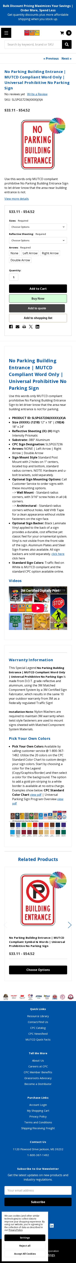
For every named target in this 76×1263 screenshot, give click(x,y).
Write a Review (37, 94)
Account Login (38, 1105)
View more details (16, 199)
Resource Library (38, 1016)
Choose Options (38, 970)
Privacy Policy (38, 1116)
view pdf (36, 795)
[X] (31, 327)
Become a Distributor (38, 1084)
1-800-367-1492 (38, 1155)
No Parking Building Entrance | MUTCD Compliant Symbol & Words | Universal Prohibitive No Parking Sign (37, 942)
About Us (38, 1060)
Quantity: (15, 270)
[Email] (17, 327)
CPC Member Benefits (38, 1072)
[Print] (24, 327)
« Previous (51, 58)
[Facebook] (11, 327)
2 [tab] (35, 986)
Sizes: (18, 220)
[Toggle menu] (6, 33)
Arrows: (20, 247)
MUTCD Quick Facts (38, 1039)
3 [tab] (38, 986)
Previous (5, 924)
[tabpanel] (38, 924)
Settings (25, 1237)
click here (57, 554)
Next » (67, 58)
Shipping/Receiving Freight (38, 1128)
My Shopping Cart (38, 1110)
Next (69, 924)
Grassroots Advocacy (38, 1078)
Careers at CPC (38, 1066)
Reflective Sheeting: (27, 234)
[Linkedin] (37, 327)
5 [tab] (45, 986)
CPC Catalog (38, 1028)
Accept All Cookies (25, 1253)
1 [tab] (32, 986)
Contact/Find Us (38, 1022)
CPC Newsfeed (38, 1033)
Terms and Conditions (38, 1122)
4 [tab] (41, 986)
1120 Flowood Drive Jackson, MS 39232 (38, 1149)
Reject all (24, 1245)
